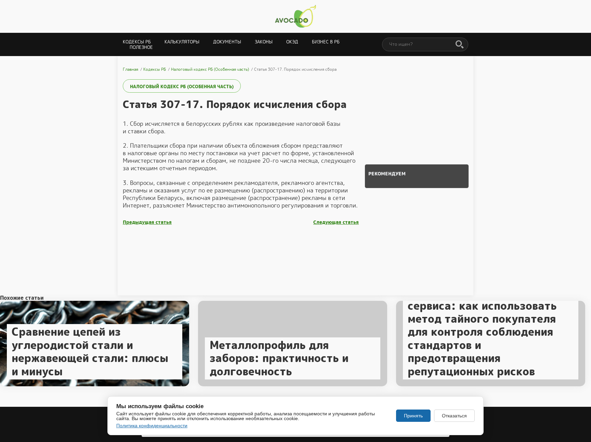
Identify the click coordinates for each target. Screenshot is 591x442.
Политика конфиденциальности (151, 425)
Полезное (141, 47)
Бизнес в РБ (326, 42)
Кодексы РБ (137, 42)
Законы (264, 42)
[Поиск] (460, 44)
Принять (413, 415)
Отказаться (454, 415)
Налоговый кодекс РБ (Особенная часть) (182, 86)
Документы (227, 42)
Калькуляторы (182, 42)
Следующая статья (336, 222)
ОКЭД (292, 42)
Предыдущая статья (147, 222)
